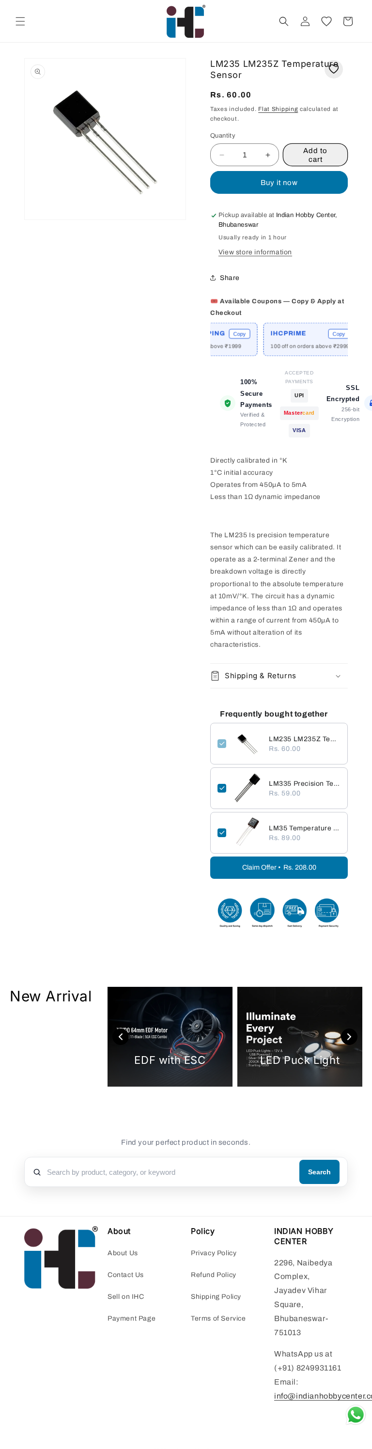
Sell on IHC (126, 1296)
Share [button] (230, 277)
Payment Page (131, 1318)
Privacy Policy (213, 1253)
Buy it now (279, 183)
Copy (226, 334)
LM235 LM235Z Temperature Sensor (305, 739)
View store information (255, 252)
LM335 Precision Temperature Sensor (305, 783)
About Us (123, 1253)
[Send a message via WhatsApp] (355, 1414)
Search (319, 1172)
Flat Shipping (278, 109)
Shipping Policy (216, 1296)
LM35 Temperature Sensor (305, 828)
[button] (20, 21)
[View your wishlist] (326, 21)
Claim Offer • (279, 867)
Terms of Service (218, 1318)
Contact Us (126, 1274)
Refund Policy (213, 1274)
